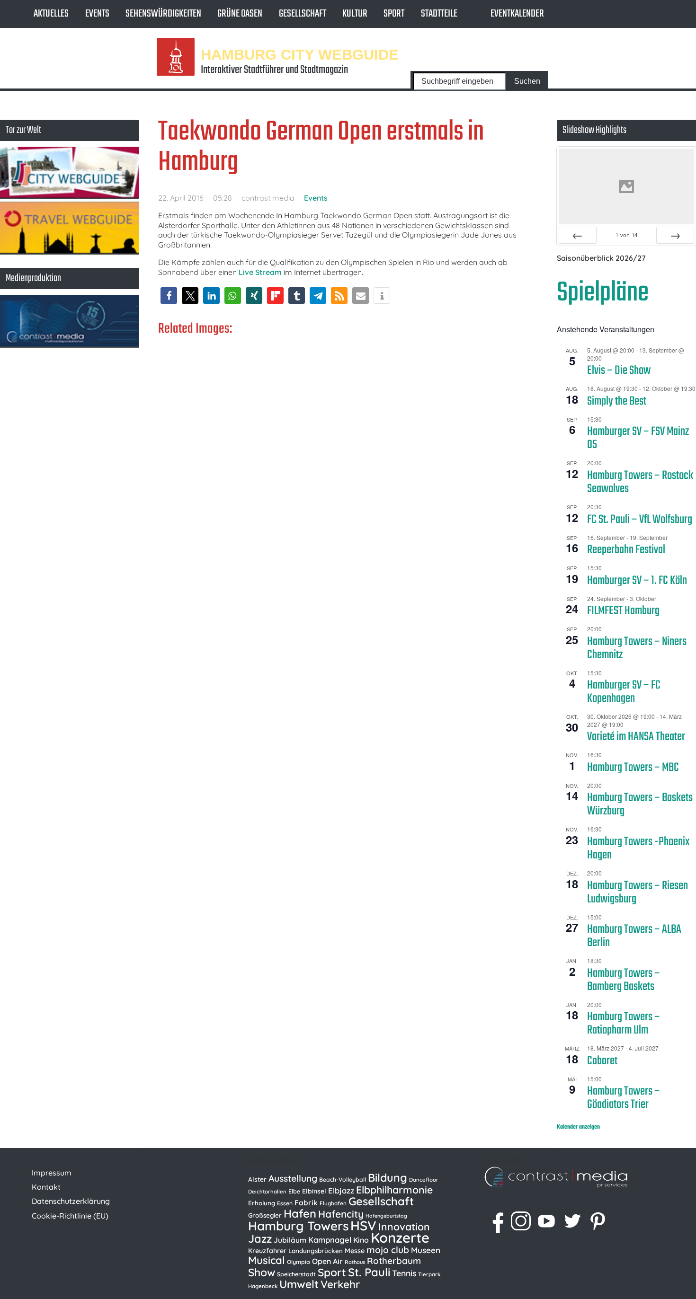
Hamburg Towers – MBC (633, 767)
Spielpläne (603, 293)
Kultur (354, 14)
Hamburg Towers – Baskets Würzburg (640, 804)
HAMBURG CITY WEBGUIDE (300, 54)
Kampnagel (329, 1240)
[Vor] (675, 235)
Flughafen (333, 1203)
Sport (394, 14)
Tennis (404, 1273)
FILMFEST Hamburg (623, 610)
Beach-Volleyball (342, 1179)
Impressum (51, 1172)
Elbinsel (314, 1191)
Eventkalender (517, 14)
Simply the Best (616, 401)
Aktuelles (51, 14)
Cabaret (602, 1061)
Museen (425, 1250)
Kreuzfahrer (267, 1250)
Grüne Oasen (239, 14)
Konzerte (400, 1237)
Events (97, 14)
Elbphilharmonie (394, 1190)
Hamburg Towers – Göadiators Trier (623, 1098)
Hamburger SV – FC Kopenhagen (623, 692)
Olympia (298, 1261)
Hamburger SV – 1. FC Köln (637, 580)
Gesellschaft (302, 14)
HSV (363, 1225)
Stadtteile (439, 14)
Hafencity (341, 1214)
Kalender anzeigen (578, 1127)
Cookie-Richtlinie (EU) (70, 1215)
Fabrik (306, 1202)
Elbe (294, 1191)
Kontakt (46, 1187)
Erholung (261, 1203)
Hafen (300, 1213)
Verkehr (340, 1284)
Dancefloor (423, 1179)
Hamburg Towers (298, 1226)
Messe (355, 1250)
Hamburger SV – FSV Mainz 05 (638, 438)
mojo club (387, 1249)
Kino (361, 1240)
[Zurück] (578, 235)
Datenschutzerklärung (71, 1201)
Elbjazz (341, 1190)
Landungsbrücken (315, 1251)
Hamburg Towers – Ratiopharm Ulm (623, 1023)
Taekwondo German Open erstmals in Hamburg (321, 147)
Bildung (387, 1177)
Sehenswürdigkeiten (163, 14)
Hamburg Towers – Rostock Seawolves (640, 482)
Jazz (260, 1238)
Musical (266, 1260)
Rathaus (355, 1262)
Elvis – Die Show (619, 370)
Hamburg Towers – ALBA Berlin (634, 936)
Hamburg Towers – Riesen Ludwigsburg (637, 892)
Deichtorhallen (267, 1191)
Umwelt (299, 1284)
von (626, 235)
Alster (257, 1179)
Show (261, 1272)
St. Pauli (369, 1272)
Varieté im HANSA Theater (636, 736)
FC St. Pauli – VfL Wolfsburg (639, 519)
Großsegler (265, 1215)
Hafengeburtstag (386, 1215)
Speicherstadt (296, 1274)
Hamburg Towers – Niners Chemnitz (637, 648)
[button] (169, 295)
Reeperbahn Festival (626, 549)
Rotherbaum (394, 1260)
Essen (285, 1203)
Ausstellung (292, 1178)
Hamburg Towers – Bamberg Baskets (623, 980)
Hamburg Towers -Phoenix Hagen (638, 848)
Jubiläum (290, 1240)
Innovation (404, 1226)
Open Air (327, 1261)
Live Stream (260, 272)
